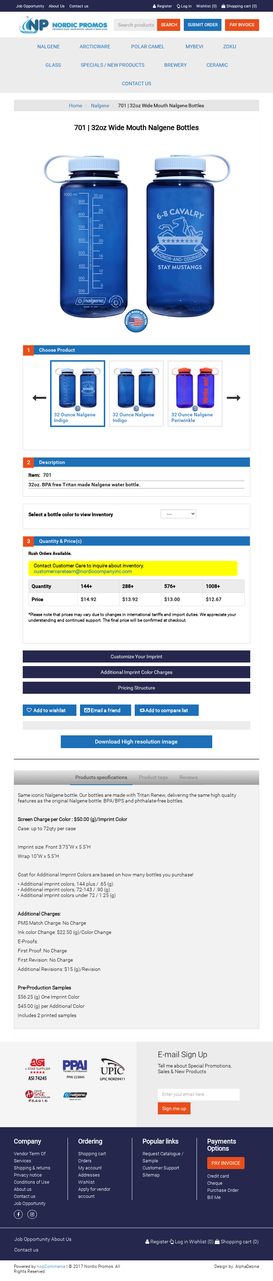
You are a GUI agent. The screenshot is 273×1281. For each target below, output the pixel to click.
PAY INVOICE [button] (226, 1163)
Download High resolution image (136, 742)
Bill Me (214, 1197)
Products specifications (101, 777)
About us (23, 1189)
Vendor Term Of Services (30, 1157)
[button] (48, 46)
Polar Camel (148, 46)
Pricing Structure (136, 688)
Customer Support (161, 1168)
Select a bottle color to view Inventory (70, 514)
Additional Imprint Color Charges (136, 672)
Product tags (153, 777)
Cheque (215, 1183)
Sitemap (151, 1175)
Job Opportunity (30, 6)
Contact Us (136, 83)
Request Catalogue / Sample (163, 1157)
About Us (57, 6)
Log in (186, 6)
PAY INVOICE (242, 24)
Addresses (89, 1175)
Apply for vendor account (94, 1193)
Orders (85, 1160)
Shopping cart (92, 1153)
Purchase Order (223, 1190)
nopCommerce (51, 1266)
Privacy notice (28, 1175)
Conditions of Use (31, 1182)
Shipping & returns (32, 1168)
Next (234, 398)
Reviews (189, 777)
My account (90, 1168)
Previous (39, 398)
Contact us (79, 6)
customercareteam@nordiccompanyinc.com (83, 571)
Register (164, 6)
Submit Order (203, 24)
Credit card (218, 1176)
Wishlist (86, 1182)
